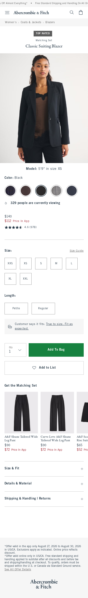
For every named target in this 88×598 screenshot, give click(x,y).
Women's (10, 22)
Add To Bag (56, 349)
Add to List (47, 367)
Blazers (50, 22)
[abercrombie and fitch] (31, 12)
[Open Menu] (5, 12)
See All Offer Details (18, 569)
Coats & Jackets (31, 22)
